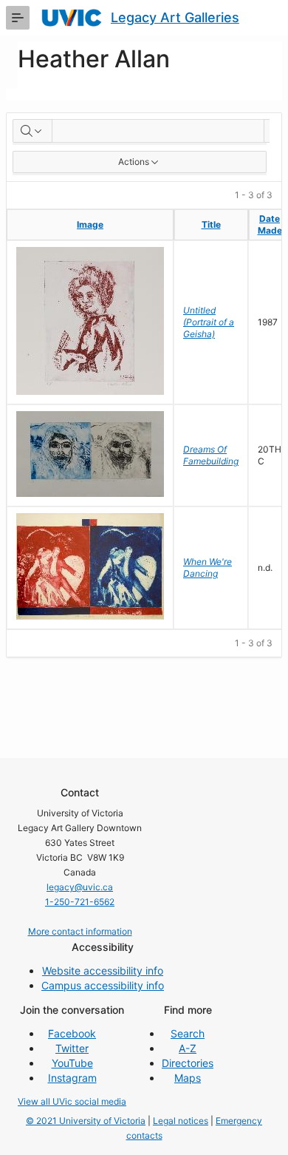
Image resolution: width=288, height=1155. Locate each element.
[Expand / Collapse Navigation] (18, 18)
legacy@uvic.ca (80, 886)
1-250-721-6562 (79, 901)
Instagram (72, 1077)
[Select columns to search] (32, 131)
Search (188, 1033)
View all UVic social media (72, 1101)
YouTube (72, 1063)
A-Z (187, 1048)
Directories (187, 1063)
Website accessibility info (102, 970)
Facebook (72, 1033)
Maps (187, 1077)
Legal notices (180, 1120)
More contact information (80, 931)
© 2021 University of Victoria (85, 1120)
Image (90, 224)
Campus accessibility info (102, 985)
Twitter (72, 1048)
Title (211, 224)
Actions (133, 161)
